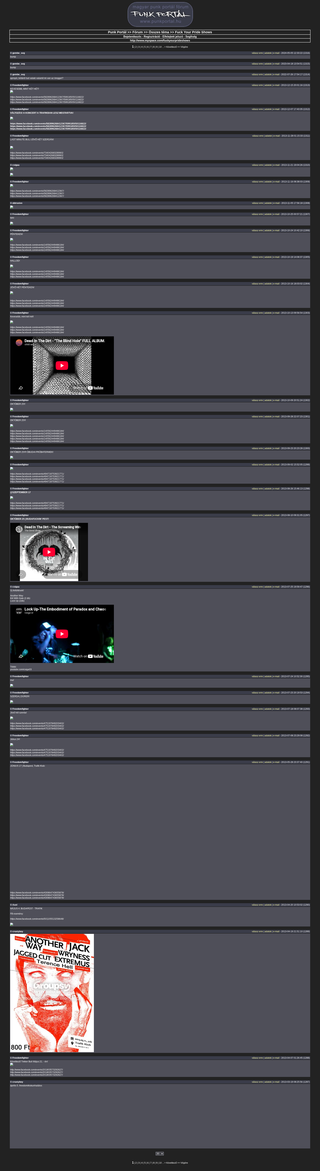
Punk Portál (117, 32)
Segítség (191, 36)
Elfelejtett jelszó (172, 36)
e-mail (276, 53)
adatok (268, 53)
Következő (171, 47)
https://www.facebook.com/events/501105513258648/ (37, 919)
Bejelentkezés (132, 36)
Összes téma (159, 32)
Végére (184, 47)
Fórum (137, 32)
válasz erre (257, 53)
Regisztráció (152, 36)
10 (160, 47)
